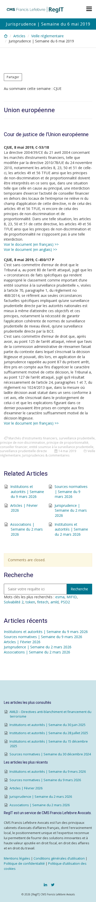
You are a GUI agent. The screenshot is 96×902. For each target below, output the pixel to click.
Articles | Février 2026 (22, 641)
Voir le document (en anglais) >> (30, 249)
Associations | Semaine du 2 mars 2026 (26, 529)
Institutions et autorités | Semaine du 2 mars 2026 (71, 529)
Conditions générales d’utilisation (59, 858)
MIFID (72, 596)
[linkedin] (45, 884)
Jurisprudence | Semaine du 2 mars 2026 (71, 510)
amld (54, 602)
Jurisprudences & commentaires (46, 455)
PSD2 (65, 602)
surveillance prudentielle (77, 438)
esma (60, 596)
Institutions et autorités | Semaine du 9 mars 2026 (27, 491)
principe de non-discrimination (22, 442)
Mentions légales (17, 858)
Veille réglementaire (47, 35)
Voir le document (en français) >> (31, 244)
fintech (42, 602)
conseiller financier (14, 447)
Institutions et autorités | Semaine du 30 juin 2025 (47, 725)
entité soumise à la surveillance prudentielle (61, 447)
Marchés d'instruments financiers (32, 438)
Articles (19, 35)
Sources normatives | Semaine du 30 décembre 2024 (50, 754)
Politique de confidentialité (24, 863)
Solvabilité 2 (14, 602)
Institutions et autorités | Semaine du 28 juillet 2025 (48, 733)
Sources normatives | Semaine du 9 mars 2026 (71, 491)
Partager (13, 77)
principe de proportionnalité (67, 442)
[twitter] (52, 884)
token (30, 602)
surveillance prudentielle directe (23, 451)
